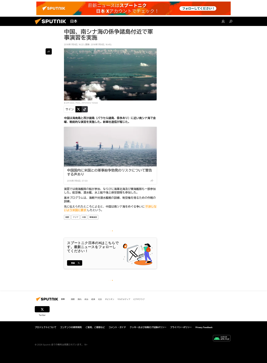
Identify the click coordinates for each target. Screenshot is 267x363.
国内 (79, 299)
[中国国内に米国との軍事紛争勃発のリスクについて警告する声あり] (110, 146)
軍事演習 (93, 217)
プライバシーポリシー (181, 327)
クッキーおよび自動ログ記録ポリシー (148, 327)
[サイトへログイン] (223, 21)
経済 (93, 299)
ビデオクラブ (138, 299)
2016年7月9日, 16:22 (74, 44)
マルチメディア (123, 299)
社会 (100, 299)
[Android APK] (221, 338)
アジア (75, 217)
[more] (152, 180)
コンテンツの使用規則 (71, 327)
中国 (84, 217)
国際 (67, 217)
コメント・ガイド (117, 327)
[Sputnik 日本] (51, 25)
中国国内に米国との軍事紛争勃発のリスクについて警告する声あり (109, 172)
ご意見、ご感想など (95, 327)
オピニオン (109, 299)
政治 (86, 299)
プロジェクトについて (45, 327)
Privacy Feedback (203, 327)
